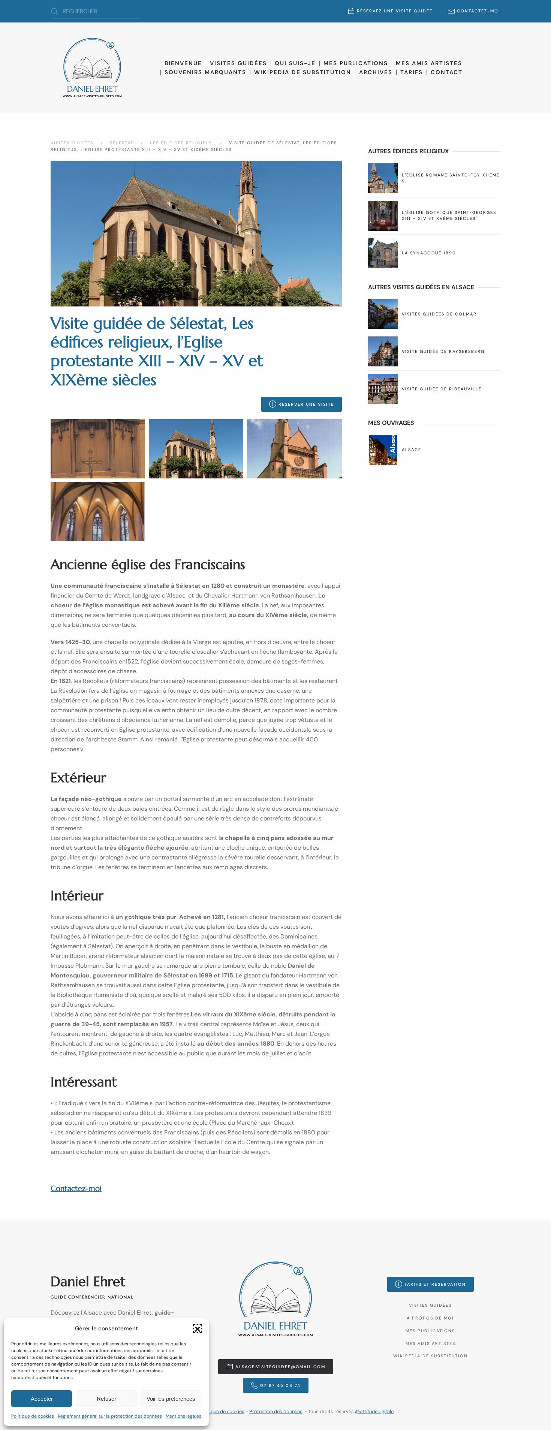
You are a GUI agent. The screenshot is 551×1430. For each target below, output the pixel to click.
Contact (447, 72)
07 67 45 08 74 (280, 1385)
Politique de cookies (32, 1416)
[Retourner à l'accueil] (92, 67)
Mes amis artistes (430, 1343)
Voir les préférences (171, 1399)
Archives (375, 72)
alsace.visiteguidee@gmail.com (280, 1366)
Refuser (106, 1399)
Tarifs (411, 72)
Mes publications (355, 63)
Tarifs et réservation (435, 1284)
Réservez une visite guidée (395, 10)
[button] (197, 1328)
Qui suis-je (295, 63)
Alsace (411, 449)
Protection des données (275, 1411)
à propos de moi (430, 1318)
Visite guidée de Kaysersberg (443, 351)
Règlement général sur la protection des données (110, 1416)
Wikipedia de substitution (302, 72)
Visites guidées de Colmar (439, 314)
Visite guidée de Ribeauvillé (442, 388)
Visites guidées (238, 63)
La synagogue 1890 (429, 253)
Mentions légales (183, 1416)
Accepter (42, 1399)
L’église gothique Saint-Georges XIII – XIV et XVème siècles (449, 215)
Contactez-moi (478, 10)
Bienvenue (183, 63)
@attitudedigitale (374, 1411)
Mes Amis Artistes (429, 63)
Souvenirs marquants (205, 72)
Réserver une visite (306, 404)
